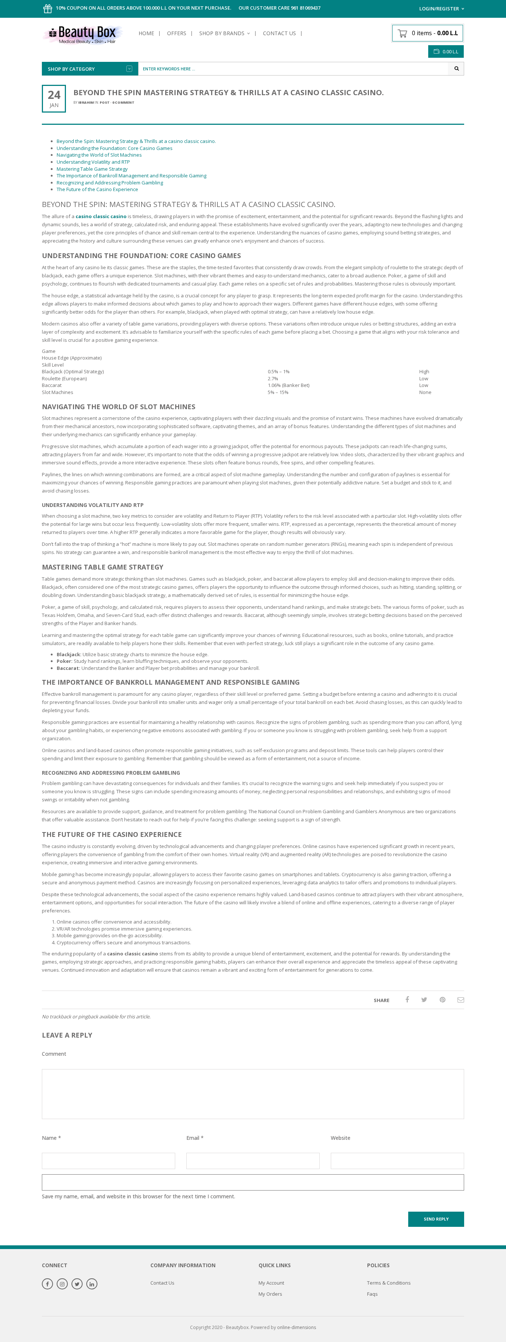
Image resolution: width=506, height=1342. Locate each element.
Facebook (47, 1284)
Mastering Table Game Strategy (92, 169)
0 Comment (123, 102)
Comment (54, 1053)
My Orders (270, 1294)
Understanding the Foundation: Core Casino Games (115, 148)
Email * (195, 1137)
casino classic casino (101, 216)
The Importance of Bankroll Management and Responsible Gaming (131, 175)
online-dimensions (296, 1327)
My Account (271, 1282)
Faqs (372, 1294)
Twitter (77, 1284)
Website (340, 1137)
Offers (176, 33)
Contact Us (279, 33)
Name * (51, 1137)
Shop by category (71, 69)
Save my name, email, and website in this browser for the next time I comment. (138, 1196)
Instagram (62, 1284)
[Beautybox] (82, 34)
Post (105, 102)
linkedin (91, 1284)
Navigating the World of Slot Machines (99, 154)
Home (146, 33)
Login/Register (439, 8)
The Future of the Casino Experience (97, 189)
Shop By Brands (221, 33)
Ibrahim (86, 102)
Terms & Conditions (389, 1282)
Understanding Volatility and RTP (93, 161)
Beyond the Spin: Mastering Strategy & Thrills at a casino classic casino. (136, 141)
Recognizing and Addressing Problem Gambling (110, 182)
